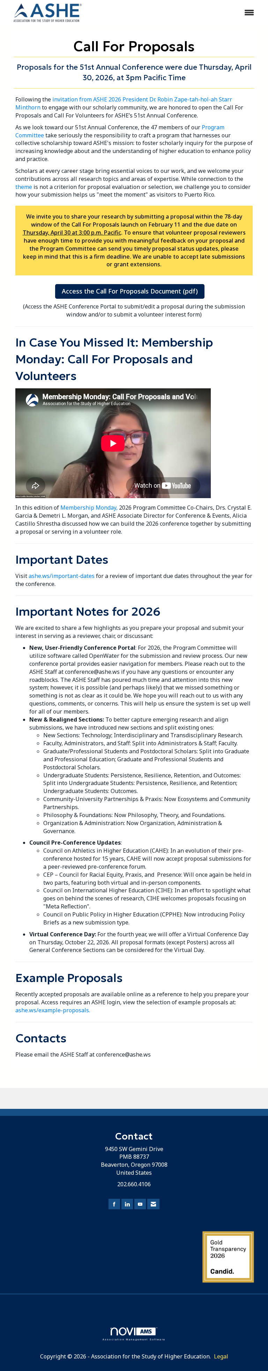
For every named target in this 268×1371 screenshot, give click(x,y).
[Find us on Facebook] (114, 1204)
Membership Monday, (89, 507)
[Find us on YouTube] (140, 1204)
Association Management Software (134, 1339)
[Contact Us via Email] (153, 1204)
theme (23, 187)
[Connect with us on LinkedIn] (127, 1204)
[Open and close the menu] (176, 12)
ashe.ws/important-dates (62, 576)
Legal (221, 1356)
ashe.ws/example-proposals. (52, 1010)
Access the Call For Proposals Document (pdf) (130, 291)
